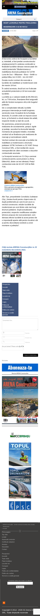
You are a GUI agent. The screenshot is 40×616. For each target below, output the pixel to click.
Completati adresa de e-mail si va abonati (20, 580)
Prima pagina (6, 532)
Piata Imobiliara (7, 293)
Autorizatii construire (8, 539)
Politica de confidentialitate (7, 306)
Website (27, 342)
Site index (20, 531)
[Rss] (4, 603)
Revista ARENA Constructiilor (20, 373)
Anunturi (4, 544)
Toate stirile (6, 290)
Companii (5, 299)
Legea (4, 302)
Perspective (6, 284)
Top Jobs (5, 534)
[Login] (20, 7)
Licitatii (4, 537)
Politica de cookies (8, 310)
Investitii (5, 31)
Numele (27, 333)
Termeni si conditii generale (8, 314)
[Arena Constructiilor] (20, 12)
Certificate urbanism (8, 542)
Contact (4, 549)
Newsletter (5, 547)
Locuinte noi (6, 296)
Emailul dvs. (28, 338)
